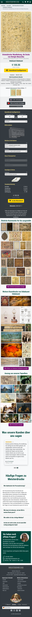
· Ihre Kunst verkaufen (21, 581)
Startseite (3, 5)
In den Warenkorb (17, 201)
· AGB (3, 583)
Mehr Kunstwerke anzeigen (16, 424)
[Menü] (1, 2)
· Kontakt (4, 579)
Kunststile (9, 5)
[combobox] (16, 121)
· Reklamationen (5, 588)
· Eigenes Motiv (20, 579)
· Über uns (4, 590)
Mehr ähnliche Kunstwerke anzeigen (16, 286)
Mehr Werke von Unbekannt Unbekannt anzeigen (16, 368)
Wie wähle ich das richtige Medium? (14, 517)
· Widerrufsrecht (5, 587)
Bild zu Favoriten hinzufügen (17, 103)
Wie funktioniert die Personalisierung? (14, 486)
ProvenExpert (10, 461)
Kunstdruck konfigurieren (17, 70)
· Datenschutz (5, 585)
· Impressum (4, 581)
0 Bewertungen (19, 106)
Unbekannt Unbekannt (7, 7)
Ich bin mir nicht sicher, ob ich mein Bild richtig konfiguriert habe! (15, 524)
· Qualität (19, 583)
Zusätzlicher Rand (8, 119)
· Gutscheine (19, 588)
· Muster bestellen (20, 590)
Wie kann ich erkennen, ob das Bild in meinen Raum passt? (14, 511)
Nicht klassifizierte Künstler (18, 5)
